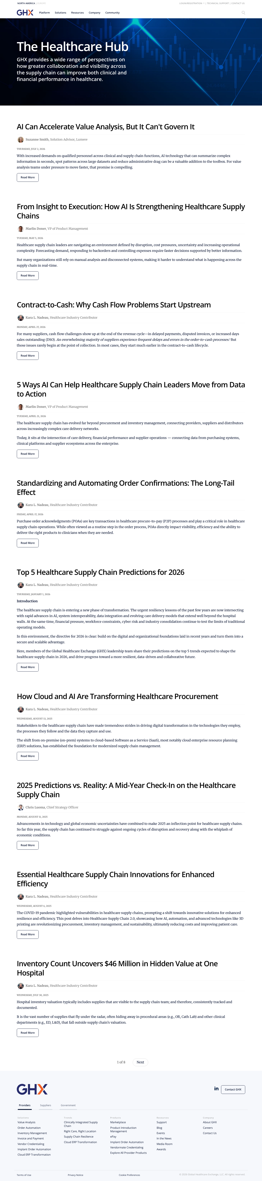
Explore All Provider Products (128, 1153)
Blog (159, 1128)
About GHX (210, 1122)
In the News (164, 1138)
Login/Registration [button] (191, 3)
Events (161, 1133)
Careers (208, 1128)
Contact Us (238, 3)
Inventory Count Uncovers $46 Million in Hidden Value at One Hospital (117, 968)
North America (26, 3)
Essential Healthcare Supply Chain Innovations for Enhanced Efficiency (115, 879)
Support (162, 1122)
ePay (113, 1136)
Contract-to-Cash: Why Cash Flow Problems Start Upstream (114, 305)
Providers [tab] (24, 1105)
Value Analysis (26, 1122)
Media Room (164, 1144)
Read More (28, 177)
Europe (41, 3)
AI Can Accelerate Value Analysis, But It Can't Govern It (105, 127)
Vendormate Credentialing (126, 1147)
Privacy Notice (75, 1175)
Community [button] (112, 12)
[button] (44, 12)
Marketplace (118, 1122)
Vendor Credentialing (31, 1144)
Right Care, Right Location (80, 1131)
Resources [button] (77, 12)
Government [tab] (68, 1105)
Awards (161, 1149)
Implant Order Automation (34, 1149)
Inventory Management (32, 1133)
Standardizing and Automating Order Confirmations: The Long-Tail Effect (125, 487)
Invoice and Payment (31, 1138)
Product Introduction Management (123, 1129)
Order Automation (29, 1128)
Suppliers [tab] (45, 1105)
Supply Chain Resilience (78, 1136)
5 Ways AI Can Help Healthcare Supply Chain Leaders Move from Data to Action (131, 389)
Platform (44, 12)
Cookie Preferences (129, 1175)
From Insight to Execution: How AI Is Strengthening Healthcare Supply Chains (131, 211)
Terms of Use (24, 1175)
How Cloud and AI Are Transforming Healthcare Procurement (117, 696)
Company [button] (95, 12)
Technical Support (218, 3)
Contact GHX (233, 1089)
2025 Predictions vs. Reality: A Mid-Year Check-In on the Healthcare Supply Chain (126, 789)
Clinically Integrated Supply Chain (81, 1124)
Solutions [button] (60, 12)
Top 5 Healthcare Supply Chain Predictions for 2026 (100, 572)
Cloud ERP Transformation (34, 1154)
